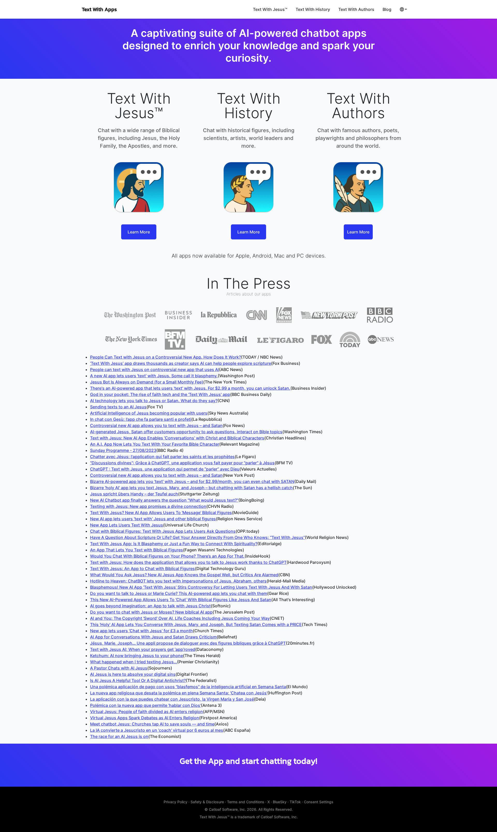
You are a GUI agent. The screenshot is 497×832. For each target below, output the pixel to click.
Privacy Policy (175, 802)
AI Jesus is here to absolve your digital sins (133, 674)
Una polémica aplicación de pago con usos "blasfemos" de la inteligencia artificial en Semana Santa (188, 686)
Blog (387, 9)
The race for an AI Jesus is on (119, 736)
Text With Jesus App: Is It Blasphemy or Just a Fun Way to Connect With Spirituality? (173, 543)
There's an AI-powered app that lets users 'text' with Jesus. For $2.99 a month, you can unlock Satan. (190, 388)
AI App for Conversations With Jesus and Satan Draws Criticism (153, 636)
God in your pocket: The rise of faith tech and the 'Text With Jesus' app (160, 394)
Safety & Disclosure (207, 802)
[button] (403, 9)
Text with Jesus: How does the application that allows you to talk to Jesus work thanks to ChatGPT (188, 562)
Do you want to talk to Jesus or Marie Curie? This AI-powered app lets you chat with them (178, 593)
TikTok (295, 802)
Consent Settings (318, 802)
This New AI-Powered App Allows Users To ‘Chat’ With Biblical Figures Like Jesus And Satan (180, 599)
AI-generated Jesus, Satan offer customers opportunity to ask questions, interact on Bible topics (186, 431)
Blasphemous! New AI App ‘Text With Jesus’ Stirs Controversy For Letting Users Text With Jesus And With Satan (201, 587)
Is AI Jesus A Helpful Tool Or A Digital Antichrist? (138, 680)
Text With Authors (356, 9)
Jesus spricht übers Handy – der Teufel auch (134, 493)
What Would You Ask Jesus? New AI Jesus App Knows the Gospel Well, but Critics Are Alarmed (184, 574)
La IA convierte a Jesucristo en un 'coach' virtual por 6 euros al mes (156, 730)
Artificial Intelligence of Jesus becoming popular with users (148, 413)
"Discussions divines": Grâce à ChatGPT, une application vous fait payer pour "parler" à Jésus (182, 462)
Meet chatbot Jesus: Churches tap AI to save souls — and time (152, 724)
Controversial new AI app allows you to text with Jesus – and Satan (156, 425)
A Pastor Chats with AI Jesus (118, 668)
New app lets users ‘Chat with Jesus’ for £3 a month (141, 630)
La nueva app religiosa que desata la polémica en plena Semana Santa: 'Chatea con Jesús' (178, 692)
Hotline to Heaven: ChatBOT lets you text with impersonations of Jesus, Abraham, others (178, 581)
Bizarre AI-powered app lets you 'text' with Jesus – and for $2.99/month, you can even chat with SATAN (192, 481)
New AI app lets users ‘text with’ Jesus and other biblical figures (153, 518)
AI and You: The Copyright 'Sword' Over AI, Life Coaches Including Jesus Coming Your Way (180, 618)
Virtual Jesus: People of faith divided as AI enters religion (146, 711)
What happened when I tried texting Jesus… (133, 661)
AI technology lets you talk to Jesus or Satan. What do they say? (153, 400)
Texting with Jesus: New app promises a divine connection (148, 506)
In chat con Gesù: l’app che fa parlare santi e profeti (140, 419)
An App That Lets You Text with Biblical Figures (136, 549)
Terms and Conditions (245, 802)
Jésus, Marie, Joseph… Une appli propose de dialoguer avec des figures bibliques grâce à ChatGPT (188, 643)
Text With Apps (99, 9)
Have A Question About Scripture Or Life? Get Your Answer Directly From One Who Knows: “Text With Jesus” (197, 537)
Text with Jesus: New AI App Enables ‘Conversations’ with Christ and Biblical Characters (177, 437)
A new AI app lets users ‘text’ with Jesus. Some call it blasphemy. (154, 375)
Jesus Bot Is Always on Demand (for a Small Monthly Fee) (146, 382)
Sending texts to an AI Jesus (118, 406)
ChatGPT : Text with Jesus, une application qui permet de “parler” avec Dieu (164, 469)
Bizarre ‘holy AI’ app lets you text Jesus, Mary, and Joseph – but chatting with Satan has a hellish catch (191, 487)
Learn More (139, 231)
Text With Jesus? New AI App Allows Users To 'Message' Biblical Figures (161, 512)
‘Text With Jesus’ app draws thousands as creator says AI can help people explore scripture (180, 363)
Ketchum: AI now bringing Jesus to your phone (136, 655)
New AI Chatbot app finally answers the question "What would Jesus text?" (164, 500)
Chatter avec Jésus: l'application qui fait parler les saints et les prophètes (162, 456)
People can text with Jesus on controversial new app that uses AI (154, 369)
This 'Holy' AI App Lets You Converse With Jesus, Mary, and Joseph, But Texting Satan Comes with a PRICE (196, 624)
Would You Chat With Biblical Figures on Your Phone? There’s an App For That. (167, 556)
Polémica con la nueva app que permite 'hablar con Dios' (145, 705)
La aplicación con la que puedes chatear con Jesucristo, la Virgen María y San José (172, 699)
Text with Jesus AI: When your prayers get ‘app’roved (142, 649)
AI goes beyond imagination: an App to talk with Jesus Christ (150, 605)
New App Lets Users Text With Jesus (126, 525)
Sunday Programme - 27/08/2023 (123, 450)
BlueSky (280, 802)
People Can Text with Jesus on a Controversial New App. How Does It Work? (165, 357)
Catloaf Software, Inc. (228, 809)
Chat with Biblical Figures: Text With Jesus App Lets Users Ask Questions (163, 531)
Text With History (313, 9)
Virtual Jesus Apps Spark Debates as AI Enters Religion (144, 717)
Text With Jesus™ (270, 9)
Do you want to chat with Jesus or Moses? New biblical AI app (151, 612)
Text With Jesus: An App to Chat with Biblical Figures (142, 568)
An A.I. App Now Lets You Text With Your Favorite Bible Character (154, 444)
